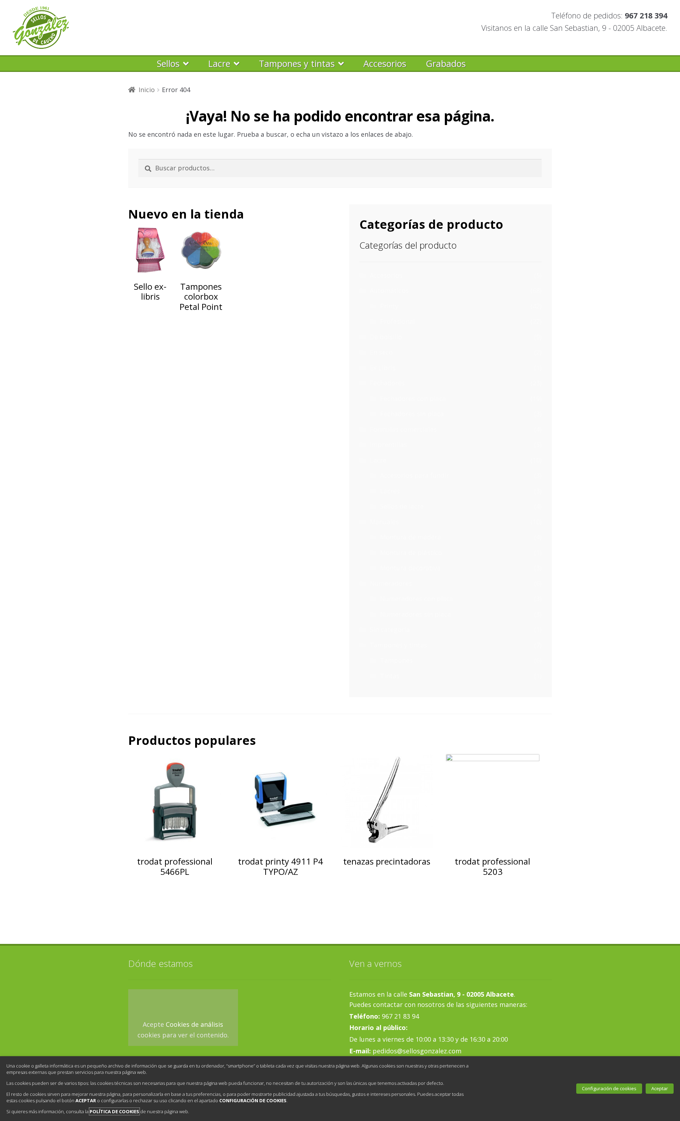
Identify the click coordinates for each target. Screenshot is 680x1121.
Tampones (396, 660)
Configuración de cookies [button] (609, 1088)
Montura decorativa (410, 568)
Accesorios (384, 63)
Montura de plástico (411, 552)
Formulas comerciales (403, 429)
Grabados (446, 63)
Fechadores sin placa (412, 413)
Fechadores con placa (413, 398)
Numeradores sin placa (415, 614)
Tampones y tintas (297, 63)
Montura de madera (410, 537)
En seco (381, 352)
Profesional (397, 321)
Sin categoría (390, 629)
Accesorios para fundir (414, 475)
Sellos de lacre (402, 506)
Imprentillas (388, 444)
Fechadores (387, 383)
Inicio (146, 89)
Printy (389, 306)
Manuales (384, 521)
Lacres (390, 491)
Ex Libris (383, 367)
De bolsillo (386, 337)
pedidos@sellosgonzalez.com (416, 1051)
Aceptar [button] (659, 1088)
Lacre (219, 63)
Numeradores (391, 583)
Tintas (390, 676)
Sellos (168, 63)
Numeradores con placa (416, 598)
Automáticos (389, 290)
